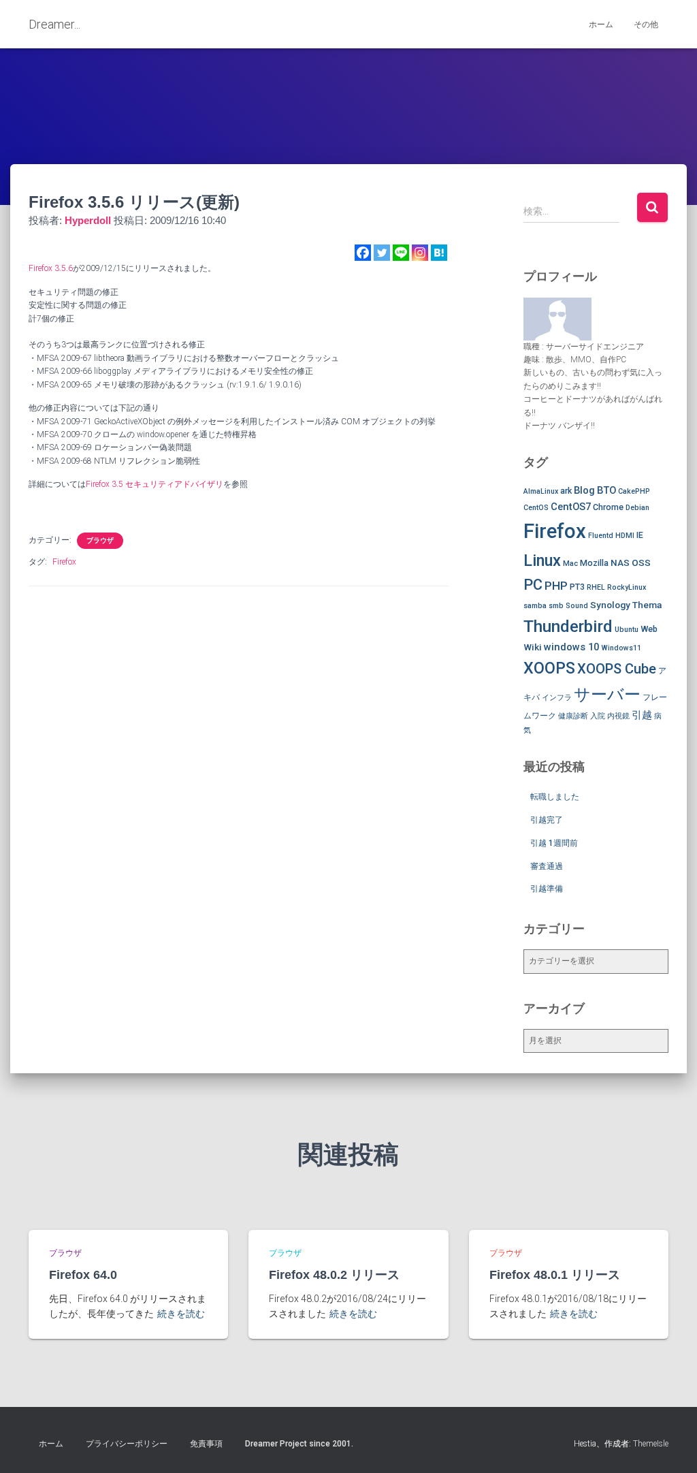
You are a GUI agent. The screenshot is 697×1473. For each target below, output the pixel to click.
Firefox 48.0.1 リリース (554, 1275)
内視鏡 (618, 716)
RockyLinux (626, 587)
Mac (570, 563)
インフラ (557, 697)
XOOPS (549, 668)
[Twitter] (382, 252)
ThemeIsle (650, 1443)
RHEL (596, 587)
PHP (556, 585)
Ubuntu (626, 629)
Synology (610, 604)
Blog (584, 490)
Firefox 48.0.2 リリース (334, 1275)
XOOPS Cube (616, 669)
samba (535, 605)
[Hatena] (439, 252)
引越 (642, 715)
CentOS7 (571, 507)
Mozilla (594, 563)
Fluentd (600, 535)
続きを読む (181, 1313)
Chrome (608, 507)
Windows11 (621, 648)
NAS (620, 562)
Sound (577, 605)
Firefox (64, 562)
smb (556, 605)
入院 (597, 716)
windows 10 (571, 647)
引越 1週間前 (554, 843)
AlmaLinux (540, 491)
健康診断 (573, 716)
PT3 (577, 587)
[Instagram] (420, 252)
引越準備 (546, 888)
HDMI (624, 535)
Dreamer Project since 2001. (299, 1443)
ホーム (601, 24)
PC (532, 584)
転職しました (554, 797)
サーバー (607, 694)
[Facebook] (363, 252)
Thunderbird (568, 626)
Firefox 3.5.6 (51, 268)
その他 (646, 24)
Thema (647, 604)
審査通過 (546, 866)
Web (649, 629)
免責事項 (206, 1443)
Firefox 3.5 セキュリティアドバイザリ (154, 484)
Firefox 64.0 (83, 1275)
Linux (542, 560)
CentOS (536, 507)
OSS (641, 562)
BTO (606, 490)
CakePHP (634, 491)
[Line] (401, 252)
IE (639, 535)
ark (566, 491)
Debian (637, 507)
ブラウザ (100, 540)
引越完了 (546, 820)
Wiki (532, 647)
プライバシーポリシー (126, 1443)
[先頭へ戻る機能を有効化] (670, 1446)
